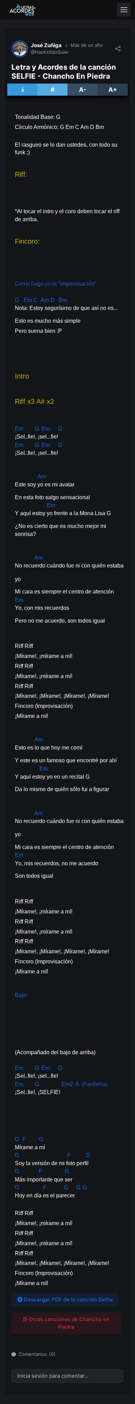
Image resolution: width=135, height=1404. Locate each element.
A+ (112, 89)
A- (82, 89)
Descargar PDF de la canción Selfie (67, 1299)
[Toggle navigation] (124, 10)
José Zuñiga (46, 45)
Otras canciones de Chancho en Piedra (68, 1323)
